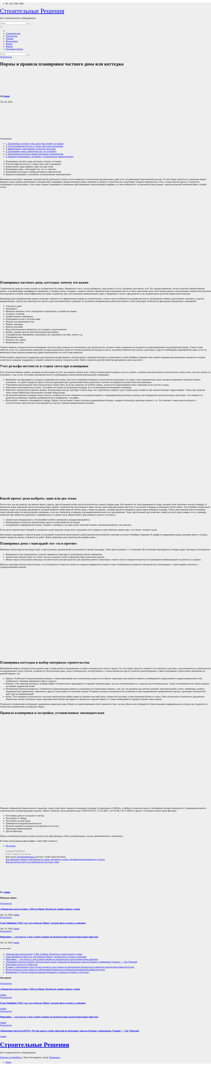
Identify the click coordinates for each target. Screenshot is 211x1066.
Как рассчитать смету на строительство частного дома (32, 862)
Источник (11, 846)
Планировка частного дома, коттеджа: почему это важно (35, 143)
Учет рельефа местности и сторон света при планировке (34, 146)
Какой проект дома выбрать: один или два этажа (31, 149)
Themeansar (54, 1057)
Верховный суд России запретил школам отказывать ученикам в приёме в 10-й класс (47, 972)
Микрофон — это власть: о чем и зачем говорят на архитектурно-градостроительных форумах (49, 937)
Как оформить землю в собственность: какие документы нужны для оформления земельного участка (55, 859)
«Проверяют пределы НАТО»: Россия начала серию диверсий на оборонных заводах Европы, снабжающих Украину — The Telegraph (71, 962)
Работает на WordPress (11, 1057)
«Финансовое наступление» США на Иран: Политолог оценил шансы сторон (40, 909)
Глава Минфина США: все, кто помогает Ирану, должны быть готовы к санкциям (43, 923)
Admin (6, 96)
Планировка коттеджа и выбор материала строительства (34, 154)
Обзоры (9, 38)
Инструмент (12, 41)
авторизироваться (26, 857)
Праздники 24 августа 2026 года (21, 964)
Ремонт (9, 46)
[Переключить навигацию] (1, 26)
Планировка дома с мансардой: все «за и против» (31, 151)
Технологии (12, 36)
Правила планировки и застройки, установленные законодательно (39, 156)
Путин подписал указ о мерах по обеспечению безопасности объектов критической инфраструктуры (55, 969)
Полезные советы (14, 49)
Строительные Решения (32, 10)
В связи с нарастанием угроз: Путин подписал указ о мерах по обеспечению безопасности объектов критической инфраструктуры (70, 967)
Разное (9, 44)
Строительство (13, 33)
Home (8, 1062)
